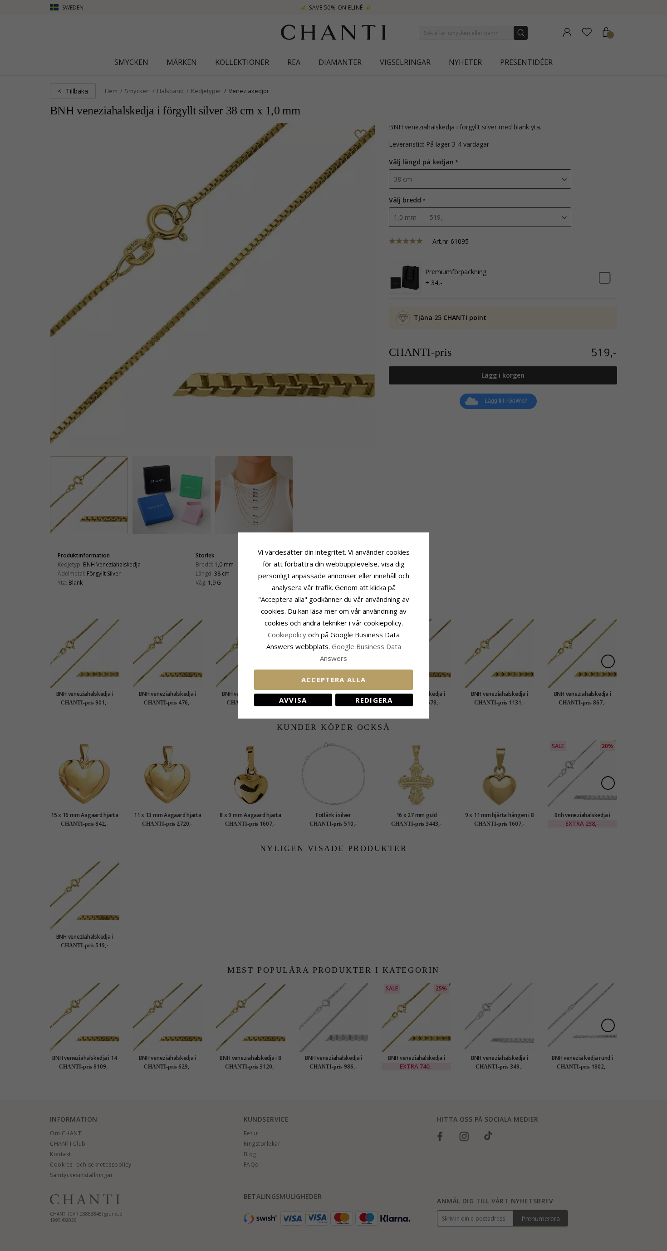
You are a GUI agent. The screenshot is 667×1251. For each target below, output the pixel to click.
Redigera (373, 699)
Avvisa (293, 699)
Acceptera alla (333, 679)
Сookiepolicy (288, 634)
